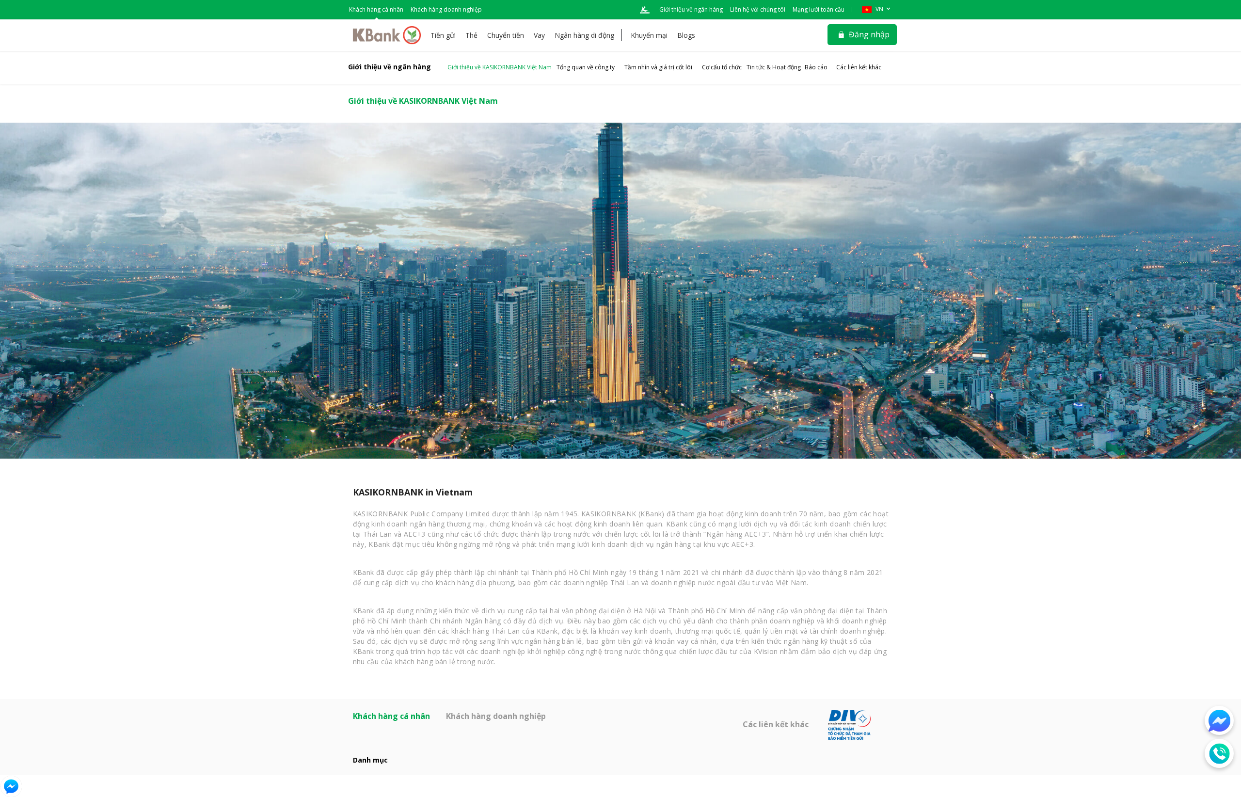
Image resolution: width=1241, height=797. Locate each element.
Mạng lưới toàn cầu (818, 9)
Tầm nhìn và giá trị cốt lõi (658, 67)
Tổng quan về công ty (586, 67)
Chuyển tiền (505, 35)
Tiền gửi (443, 35)
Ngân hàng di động (584, 35)
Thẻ (471, 35)
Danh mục (370, 760)
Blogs (686, 35)
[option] (620, 291)
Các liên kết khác (858, 67)
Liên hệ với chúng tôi (757, 9)
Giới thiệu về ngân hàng (691, 9)
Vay (539, 35)
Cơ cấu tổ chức (722, 67)
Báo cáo (816, 67)
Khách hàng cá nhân (376, 9)
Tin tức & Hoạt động (774, 67)
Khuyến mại (649, 35)
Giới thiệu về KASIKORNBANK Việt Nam (499, 67)
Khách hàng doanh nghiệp (446, 9)
